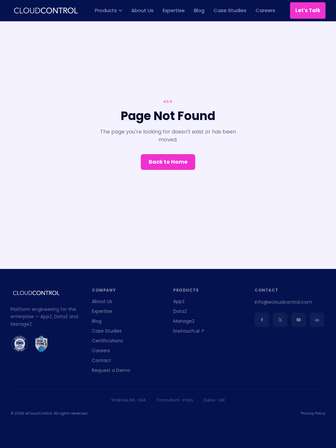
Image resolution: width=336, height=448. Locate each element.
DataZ (180, 311)
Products (106, 10)
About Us (142, 10)
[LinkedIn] (317, 320)
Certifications (107, 340)
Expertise (174, 10)
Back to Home (168, 162)
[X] (280, 320)
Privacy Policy (313, 413)
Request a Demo (111, 370)
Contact (101, 360)
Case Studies (230, 10)
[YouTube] (298, 320)
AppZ (179, 301)
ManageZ (184, 321)
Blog (199, 10)
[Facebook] (262, 320)
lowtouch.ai (186, 331)
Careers (265, 10)
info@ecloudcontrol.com (283, 302)
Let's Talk (307, 10)
